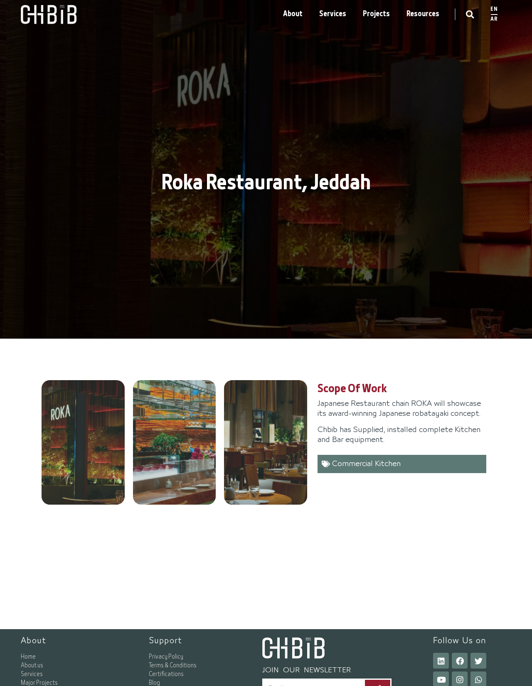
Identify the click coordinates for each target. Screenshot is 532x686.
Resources (422, 14)
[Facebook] (460, 661)
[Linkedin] (441, 661)
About (293, 14)
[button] (470, 14)
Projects (376, 14)
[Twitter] (478, 661)
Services (332, 14)
